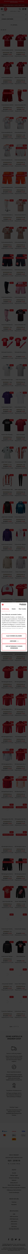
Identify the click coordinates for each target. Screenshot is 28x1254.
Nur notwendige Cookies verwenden (14, 647)
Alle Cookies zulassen (14, 636)
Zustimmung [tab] (5, 609)
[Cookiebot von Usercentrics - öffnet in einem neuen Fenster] (19, 605)
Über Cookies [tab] (22, 609)
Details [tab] (14, 609)
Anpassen (13, 641)
